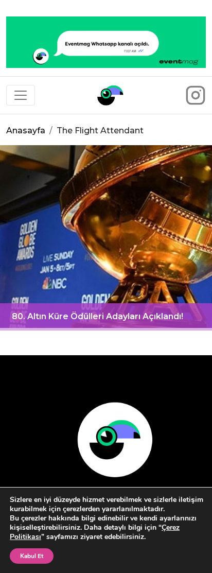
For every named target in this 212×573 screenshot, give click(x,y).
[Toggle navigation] (20, 95)
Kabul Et (31, 556)
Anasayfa (25, 130)
